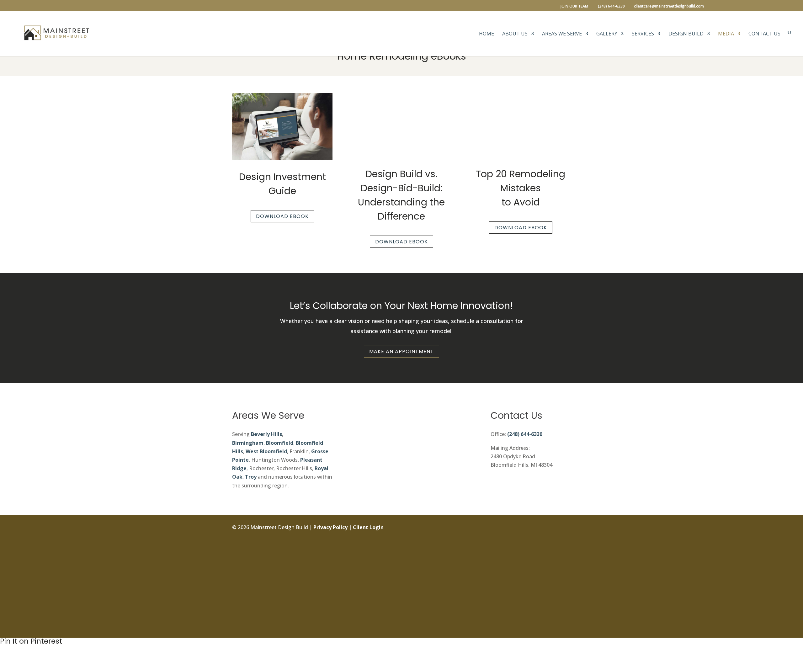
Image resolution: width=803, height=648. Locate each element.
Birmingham (247, 442)
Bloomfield (279, 442)
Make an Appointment (401, 351)
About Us (515, 34)
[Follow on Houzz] (566, 627)
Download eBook (282, 216)
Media (726, 34)
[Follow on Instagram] (566, 542)
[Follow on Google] (566, 585)
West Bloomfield (266, 451)
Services (643, 34)
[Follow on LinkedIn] (566, 571)
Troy (251, 476)
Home (486, 34)
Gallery (606, 34)
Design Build (686, 34)
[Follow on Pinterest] (566, 599)
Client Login (368, 527)
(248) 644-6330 (524, 434)
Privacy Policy (330, 527)
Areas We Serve (562, 34)
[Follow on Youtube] (566, 613)
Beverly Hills (266, 434)
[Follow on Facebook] (566, 528)
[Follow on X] (566, 556)
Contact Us (764, 34)
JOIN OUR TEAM (574, 6)
